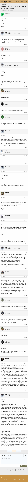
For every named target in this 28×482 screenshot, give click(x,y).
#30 (26, 171)
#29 (26, 155)
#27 (26, 121)
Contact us (3, 476)
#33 (26, 252)
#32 (26, 220)
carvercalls (4, 10)
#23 (26, 53)
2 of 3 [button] (14, 451)
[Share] (24, 18)
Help (21, 476)
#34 (26, 276)
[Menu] (1, 1)
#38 (26, 346)
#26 (26, 108)
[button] (2, 456)
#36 (26, 317)
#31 (26, 197)
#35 (26, 304)
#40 (26, 399)
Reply (26, 28)
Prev (10, 451)
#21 (26, 18)
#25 (26, 94)
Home (24, 476)
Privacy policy (16, 476)
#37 (26, 333)
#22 (26, 37)
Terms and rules (9, 476)
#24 (26, 69)
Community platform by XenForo (11, 479)
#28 (26, 135)
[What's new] (26, 1)
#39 (26, 363)
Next (18, 451)
